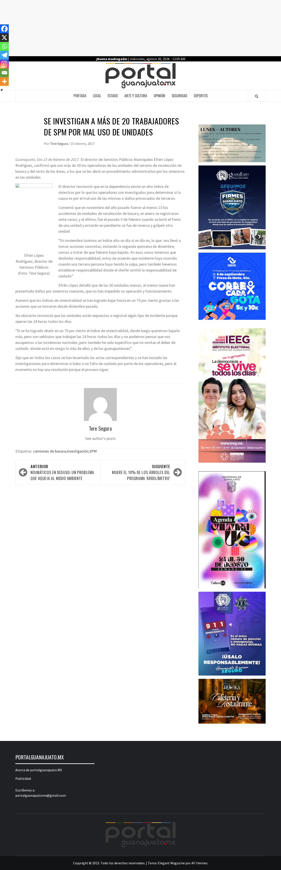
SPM (93, 451)
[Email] (4, 72)
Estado (113, 95)
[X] (4, 37)
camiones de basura (49, 451)
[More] (4, 81)
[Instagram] (4, 63)
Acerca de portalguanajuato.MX (38, 770)
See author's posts (100, 438)
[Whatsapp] (4, 46)
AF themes (199, 863)
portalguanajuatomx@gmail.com (40, 795)
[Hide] (2, 90)
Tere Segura (59, 143)
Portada (80, 95)
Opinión (159, 95)
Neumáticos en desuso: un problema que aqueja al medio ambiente (62, 472)
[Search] (256, 96)
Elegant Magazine (171, 863)
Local (97, 95)
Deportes (201, 95)
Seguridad (179, 95)
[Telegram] (4, 55)
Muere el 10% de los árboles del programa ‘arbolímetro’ (141, 472)
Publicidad (23, 778)
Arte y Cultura (135, 95)
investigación (77, 451)
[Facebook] (4, 28)
